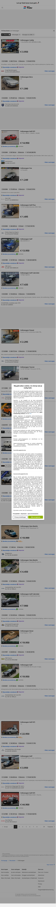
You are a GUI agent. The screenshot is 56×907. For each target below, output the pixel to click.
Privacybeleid (16, 513)
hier (31, 413)
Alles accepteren (35, 517)
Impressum (24, 513)
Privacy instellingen (20, 517)
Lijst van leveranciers (33, 513)
